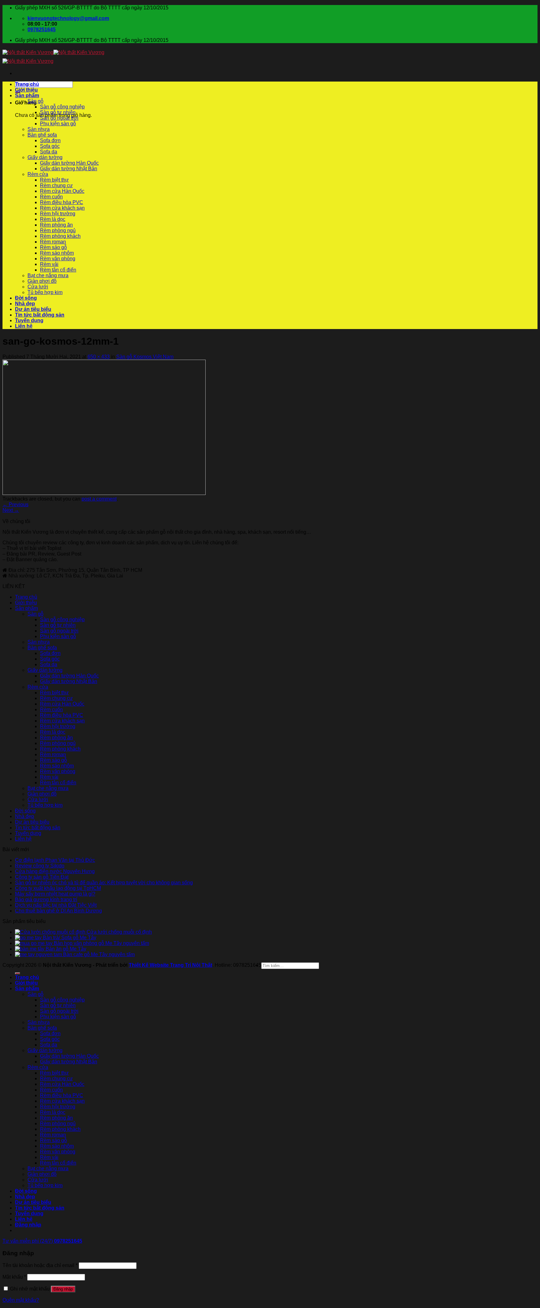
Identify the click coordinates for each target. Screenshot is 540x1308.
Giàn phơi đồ (42, 281)
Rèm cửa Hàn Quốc (62, 191)
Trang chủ (27, 84)
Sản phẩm (27, 95)
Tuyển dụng (29, 320)
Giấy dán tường (45, 157)
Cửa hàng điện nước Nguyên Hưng (55, 871)
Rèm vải (49, 264)
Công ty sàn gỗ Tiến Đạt (41, 877)
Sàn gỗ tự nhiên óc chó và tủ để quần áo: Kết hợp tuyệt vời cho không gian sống (104, 882)
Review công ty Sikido (39, 865)
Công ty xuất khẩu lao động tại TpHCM (58, 888)
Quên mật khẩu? (20, 1300)
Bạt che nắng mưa (48, 275)
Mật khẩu (14, 1277)
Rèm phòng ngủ (58, 230)
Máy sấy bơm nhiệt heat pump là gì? (55, 893)
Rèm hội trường (57, 213)
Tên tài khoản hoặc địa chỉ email (40, 1265)
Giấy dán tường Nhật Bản (68, 168)
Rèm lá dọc (52, 219)
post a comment (99, 499)
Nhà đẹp (25, 303)
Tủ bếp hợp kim (45, 292)
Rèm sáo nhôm (57, 253)
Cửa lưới (38, 286)
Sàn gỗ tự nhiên (58, 112)
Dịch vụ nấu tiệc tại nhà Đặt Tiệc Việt (56, 905)
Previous (15, 504)
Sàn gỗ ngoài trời (59, 118)
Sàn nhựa (39, 129)
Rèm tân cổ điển (58, 269)
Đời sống (26, 298)
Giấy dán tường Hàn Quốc (69, 163)
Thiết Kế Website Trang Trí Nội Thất (170, 965)
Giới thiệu (26, 89)
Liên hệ (23, 326)
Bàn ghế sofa (42, 134)
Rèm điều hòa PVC (61, 202)
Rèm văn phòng (57, 258)
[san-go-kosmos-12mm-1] (104, 493)
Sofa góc (50, 146)
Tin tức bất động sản (39, 314)
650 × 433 (99, 356)
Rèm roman (53, 241)
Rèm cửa (38, 174)
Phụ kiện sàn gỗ (58, 123)
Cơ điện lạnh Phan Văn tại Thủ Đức (55, 860)
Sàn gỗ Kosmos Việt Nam (144, 356)
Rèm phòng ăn (56, 224)
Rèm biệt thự (54, 179)
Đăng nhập (63, 1289)
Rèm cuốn (51, 196)
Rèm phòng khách (60, 236)
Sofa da (48, 151)
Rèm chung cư (56, 185)
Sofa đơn (50, 140)
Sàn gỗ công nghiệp (62, 106)
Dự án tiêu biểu (33, 309)
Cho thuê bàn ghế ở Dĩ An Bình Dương (58, 910)
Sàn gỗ (35, 101)
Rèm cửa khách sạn (62, 208)
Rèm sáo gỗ (53, 247)
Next (10, 510)
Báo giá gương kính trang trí (46, 899)
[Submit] (17, 973)
